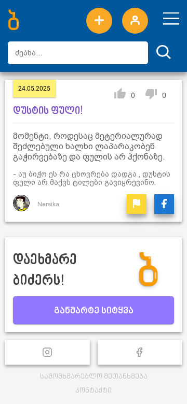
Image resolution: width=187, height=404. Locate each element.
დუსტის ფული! (48, 111)
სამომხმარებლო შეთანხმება (94, 376)
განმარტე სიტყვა (93, 311)
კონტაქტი (93, 390)
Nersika (48, 204)
